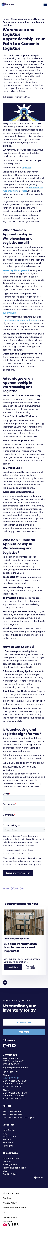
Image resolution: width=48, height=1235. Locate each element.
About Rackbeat (11, 1158)
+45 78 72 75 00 (11, 1078)
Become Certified (12, 1114)
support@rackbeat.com (15, 1067)
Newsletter (8, 1145)
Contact (7, 1161)
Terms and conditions (14, 1167)
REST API (7, 1139)
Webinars (8, 1142)
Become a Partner (12, 1111)
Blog (13, 19)
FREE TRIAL (24, 1032)
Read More (12, 967)
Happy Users (9, 1136)
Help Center (9, 1130)
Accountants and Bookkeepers (19, 1117)
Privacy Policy (10, 1164)
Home (6, 19)
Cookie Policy (10, 1174)
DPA (5, 1170)
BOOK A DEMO (24, 1022)
